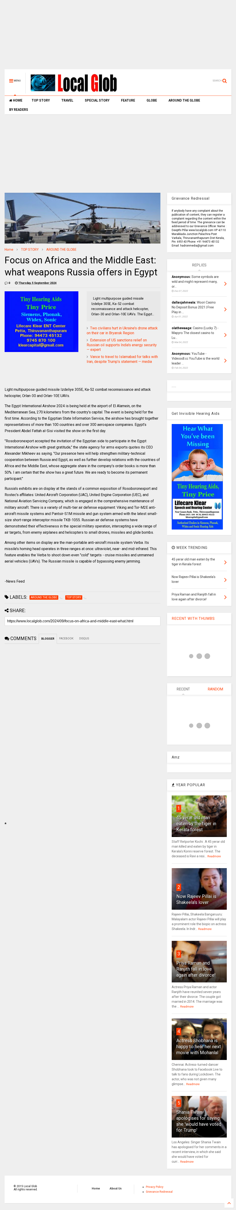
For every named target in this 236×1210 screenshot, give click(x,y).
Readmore (214, 856)
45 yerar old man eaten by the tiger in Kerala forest (196, 823)
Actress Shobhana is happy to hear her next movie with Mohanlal (198, 1046)
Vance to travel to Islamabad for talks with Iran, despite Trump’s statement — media (122, 359)
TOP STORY (41, 100)
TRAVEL (67, 100)
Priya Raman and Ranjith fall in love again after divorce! (195, 969)
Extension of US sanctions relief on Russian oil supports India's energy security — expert (122, 345)
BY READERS (18, 109)
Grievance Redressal (159, 1191)
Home (9, 249)
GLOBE (152, 100)
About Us (115, 1188)
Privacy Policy (154, 1187)
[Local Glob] (77, 91)
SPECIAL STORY (97, 100)
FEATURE (128, 100)
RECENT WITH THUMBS (193, 618)
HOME (17, 100)
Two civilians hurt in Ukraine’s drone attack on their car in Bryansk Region (122, 330)
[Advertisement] (118, 37)
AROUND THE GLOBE (184, 100)
